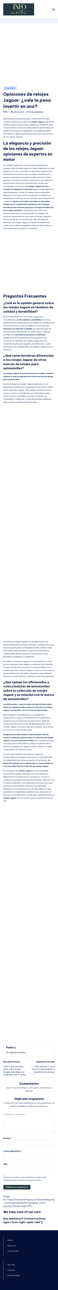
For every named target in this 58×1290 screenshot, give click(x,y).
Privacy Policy (13, 1275)
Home (10, 1240)
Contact (11, 1270)
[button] (15, 1052)
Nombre (7, 1138)
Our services (13, 1251)
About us (11, 1245)
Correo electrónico (12, 1151)
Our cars (11, 1265)
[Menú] (53, 9)
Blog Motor (10, 88)
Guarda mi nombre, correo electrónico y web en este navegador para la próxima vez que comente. (24, 1178)
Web (5, 1164)
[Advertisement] (29, 56)
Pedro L (11, 1047)
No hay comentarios (36, 112)
